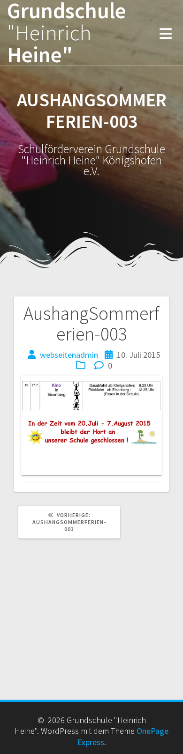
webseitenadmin (69, 354)
